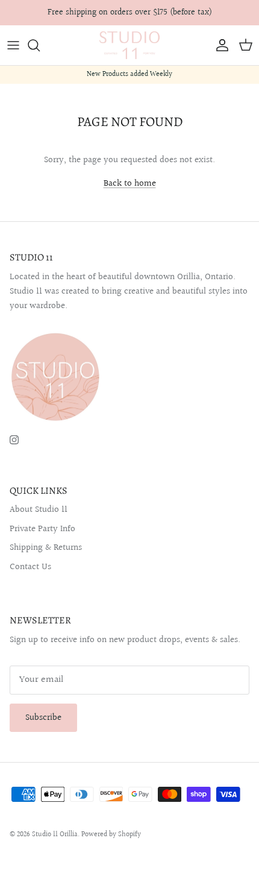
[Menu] (13, 45)
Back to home (130, 184)
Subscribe (43, 718)
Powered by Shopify (111, 834)
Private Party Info (42, 529)
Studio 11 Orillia (55, 834)
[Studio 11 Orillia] (129, 45)
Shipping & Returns (46, 548)
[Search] (40, 45)
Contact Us (30, 567)
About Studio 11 (38, 510)
